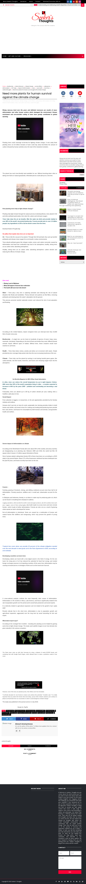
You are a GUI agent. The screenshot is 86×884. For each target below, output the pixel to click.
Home (31, 1)
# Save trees (49, 712)
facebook (48, 746)
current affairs (38, 86)
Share (25, 719)
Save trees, (27, 102)
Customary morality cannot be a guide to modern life (74, 224)
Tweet (11, 719)
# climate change (30, 711)
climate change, (24, 101)
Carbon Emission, (15, 101)
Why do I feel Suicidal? (75, 243)
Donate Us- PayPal (23, 707)
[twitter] (71, 1)
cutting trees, (39, 101)
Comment (53, 719)
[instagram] (79, 1)
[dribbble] (71, 881)
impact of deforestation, (9, 102)
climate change (29, 86)
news (33, 88)
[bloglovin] (68, 881)
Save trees (47, 88)
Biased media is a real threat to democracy (75, 230)
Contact (37, 1)
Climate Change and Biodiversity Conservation (74, 251)
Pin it (39, 719)
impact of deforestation (24, 88)
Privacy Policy (63, 184)
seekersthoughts (7, 89)
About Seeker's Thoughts (10, 1)
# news (34, 712)
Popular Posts (64, 188)
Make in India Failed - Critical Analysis (75, 210)
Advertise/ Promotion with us (51, 1)
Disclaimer (23, 1)
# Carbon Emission (20, 711)
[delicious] (82, 881)
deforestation (6, 88)
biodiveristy (10, 86)
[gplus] (62, 881)
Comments (80, 188)
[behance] (77, 881)
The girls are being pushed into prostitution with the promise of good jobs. (76, 194)
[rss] (77, 1)
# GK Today (13, 712)
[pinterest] (74, 1)
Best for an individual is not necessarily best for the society (75, 238)
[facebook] (68, 1)
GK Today (13, 88)
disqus (29, 746)
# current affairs (40, 711)
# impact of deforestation (24, 712)
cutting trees (47, 86)
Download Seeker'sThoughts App (11, 228)
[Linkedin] (82, 1)
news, (16, 102)
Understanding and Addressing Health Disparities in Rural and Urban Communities (47, 5)
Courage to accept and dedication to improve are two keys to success (76, 217)
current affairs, (31, 101)
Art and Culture (14, 56)
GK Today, (52, 101)
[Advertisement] (43, 40)
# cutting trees (50, 711)
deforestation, (46, 101)
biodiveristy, (7, 101)
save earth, (21, 102)
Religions (27, 56)
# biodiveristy (9, 711)
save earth (39, 88)
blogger (11, 746)
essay (20, 5)
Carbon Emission (19, 86)
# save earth (41, 712)
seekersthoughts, (34, 102)
